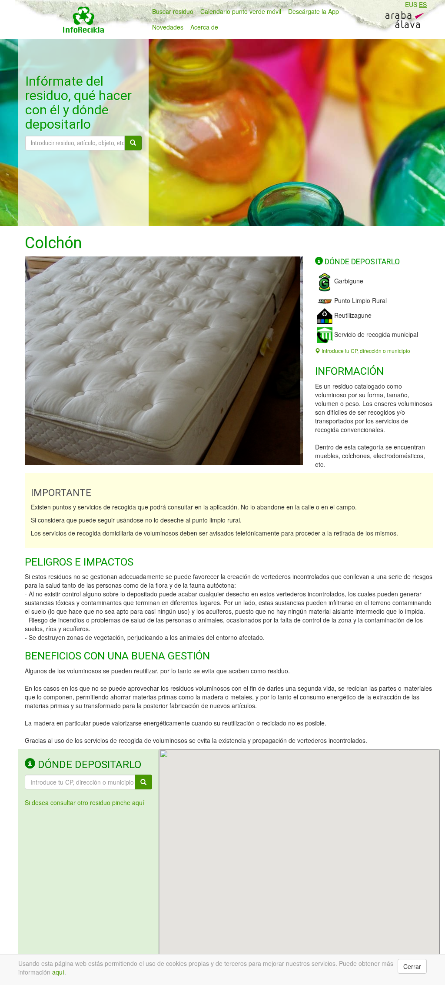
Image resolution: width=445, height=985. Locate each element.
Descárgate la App (313, 11)
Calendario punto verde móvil (240, 11)
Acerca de (204, 27)
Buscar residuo (172, 11)
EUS (411, 4)
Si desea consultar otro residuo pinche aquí (84, 802)
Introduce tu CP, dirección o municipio (365, 350)
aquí (58, 972)
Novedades (167, 27)
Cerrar (412, 966)
